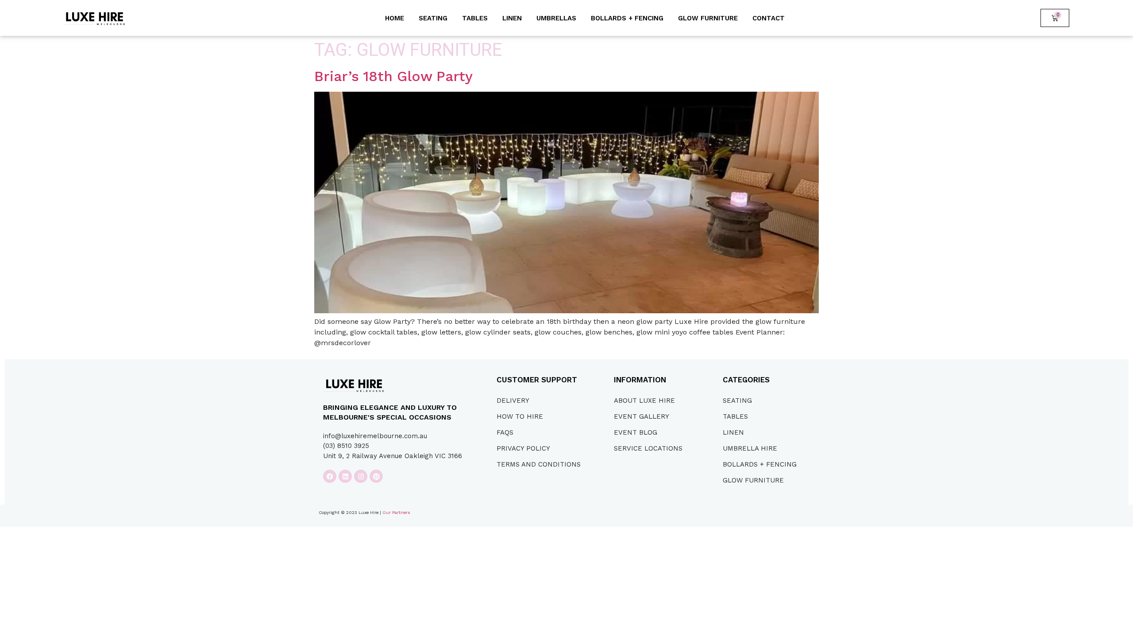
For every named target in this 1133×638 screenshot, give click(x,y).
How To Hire (520, 416)
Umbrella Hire (750, 448)
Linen (512, 18)
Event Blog (635, 432)
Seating (433, 18)
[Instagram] (360, 476)
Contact (768, 18)
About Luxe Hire (644, 401)
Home (394, 18)
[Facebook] (329, 476)
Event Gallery (641, 416)
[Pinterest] (376, 476)
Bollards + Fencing (627, 18)
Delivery (513, 401)
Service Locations (648, 448)
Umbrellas (556, 18)
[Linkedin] (345, 476)
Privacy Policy (523, 448)
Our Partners (396, 512)
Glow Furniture (708, 18)
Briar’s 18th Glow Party (393, 76)
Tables (475, 18)
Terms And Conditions (539, 464)
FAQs (505, 432)
